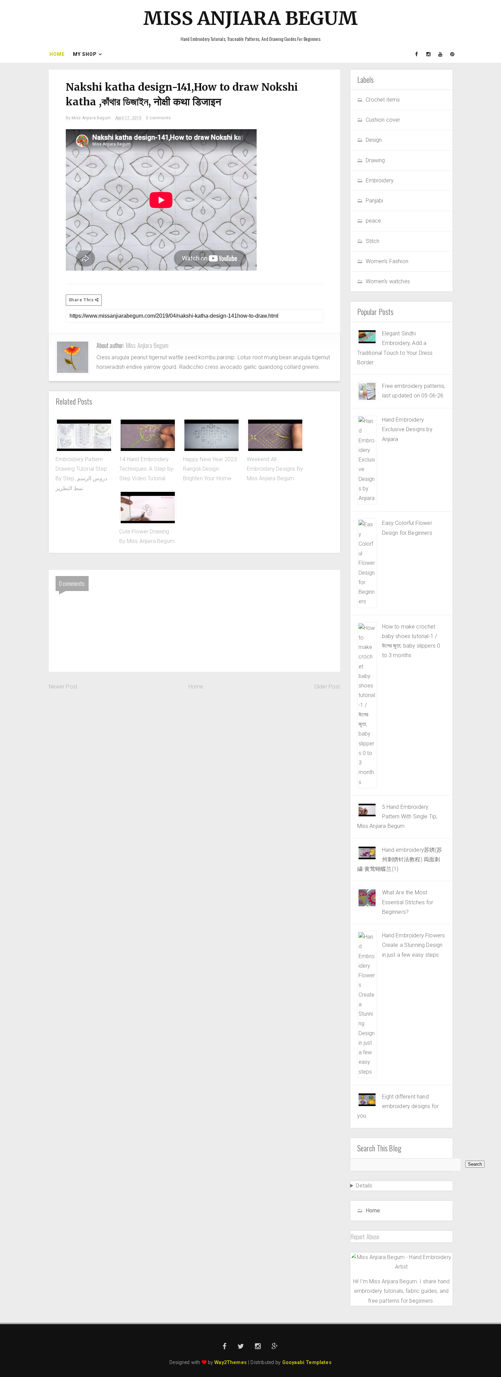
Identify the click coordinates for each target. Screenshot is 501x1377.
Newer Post (63, 686)
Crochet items (383, 99)
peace (373, 220)
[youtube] (441, 54)
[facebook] (417, 54)
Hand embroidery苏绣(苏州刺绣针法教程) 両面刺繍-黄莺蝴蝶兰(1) (399, 860)
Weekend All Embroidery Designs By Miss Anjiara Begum (275, 469)
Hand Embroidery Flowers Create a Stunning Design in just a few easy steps (413, 945)
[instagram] (429, 54)
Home (57, 54)
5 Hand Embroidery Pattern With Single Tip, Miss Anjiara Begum (397, 817)
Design (374, 140)
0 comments (158, 118)
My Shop (85, 54)
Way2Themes (230, 1362)
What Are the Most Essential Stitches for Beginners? (408, 902)
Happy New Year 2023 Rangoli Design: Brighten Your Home (210, 469)
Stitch (373, 241)
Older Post (327, 686)
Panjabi (374, 200)
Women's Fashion (387, 261)
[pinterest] (452, 54)
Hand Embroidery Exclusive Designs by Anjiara (407, 429)
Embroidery (380, 180)
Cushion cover (383, 120)
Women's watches (388, 281)
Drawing (375, 160)
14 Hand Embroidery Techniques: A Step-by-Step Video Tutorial (147, 469)
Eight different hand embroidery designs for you (398, 1106)
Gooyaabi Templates (307, 1362)
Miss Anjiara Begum (250, 18)
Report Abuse (365, 1236)
